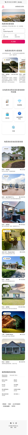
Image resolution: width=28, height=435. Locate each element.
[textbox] (7, 37)
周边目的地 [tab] (4, 375)
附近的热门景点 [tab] (13, 375)
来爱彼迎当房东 (19, 6)
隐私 (11, 427)
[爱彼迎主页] (3, 6)
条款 (15, 427)
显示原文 (20, 2)
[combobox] (13, 31)
